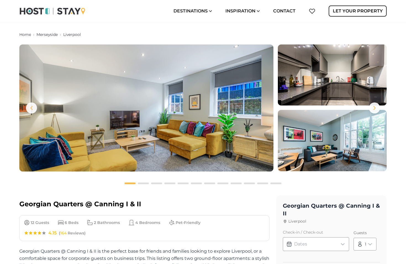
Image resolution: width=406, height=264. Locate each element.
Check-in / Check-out (303, 232)
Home (25, 34)
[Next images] (374, 107)
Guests (360, 232)
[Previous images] (31, 107)
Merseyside (47, 34)
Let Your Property (358, 11)
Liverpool (72, 34)
